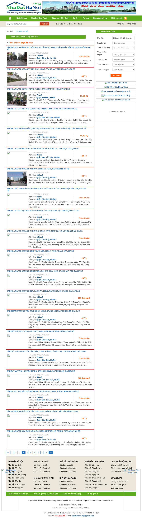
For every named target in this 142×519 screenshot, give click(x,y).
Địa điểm (100, 38)
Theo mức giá (103, 69)
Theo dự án (102, 60)
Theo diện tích (103, 64)
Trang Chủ (9, 31)
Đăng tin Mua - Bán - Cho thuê (69, 24)
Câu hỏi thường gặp (72, 494)
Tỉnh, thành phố (103, 48)
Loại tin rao (101, 43)
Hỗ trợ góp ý (92, 494)
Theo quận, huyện (101, 53)
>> (51, 452)
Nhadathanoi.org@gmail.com (83, 516)
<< (8, 452)
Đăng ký (120, 24)
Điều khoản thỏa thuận (18, 494)
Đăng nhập (131, 24)
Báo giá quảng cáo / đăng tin (46, 494)
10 (46, 452)
